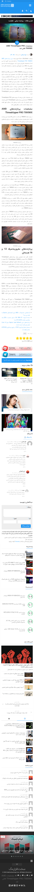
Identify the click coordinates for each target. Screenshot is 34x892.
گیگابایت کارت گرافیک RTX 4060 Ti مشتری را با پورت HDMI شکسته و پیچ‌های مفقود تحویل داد (14, 563)
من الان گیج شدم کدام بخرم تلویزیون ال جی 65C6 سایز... (16, 791)
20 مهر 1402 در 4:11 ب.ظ (18, 473)
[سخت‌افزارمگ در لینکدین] (9, 885)
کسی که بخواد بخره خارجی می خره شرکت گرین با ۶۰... (15, 809)
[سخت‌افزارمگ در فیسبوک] (15, 885)
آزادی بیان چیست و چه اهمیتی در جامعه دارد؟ (13, 694)
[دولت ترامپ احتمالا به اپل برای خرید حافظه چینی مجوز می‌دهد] (29, 758)
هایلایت (10, 21)
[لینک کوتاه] (11, 55)
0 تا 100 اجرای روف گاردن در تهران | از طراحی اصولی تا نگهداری (13, 681)
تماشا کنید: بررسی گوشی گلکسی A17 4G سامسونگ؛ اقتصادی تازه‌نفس (15, 621)
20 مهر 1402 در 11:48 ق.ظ (13, 442)
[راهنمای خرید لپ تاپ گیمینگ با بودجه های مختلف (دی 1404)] (17, 844)
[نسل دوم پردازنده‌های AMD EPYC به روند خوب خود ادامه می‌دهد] (9, 372)
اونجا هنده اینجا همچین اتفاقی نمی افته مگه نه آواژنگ (15, 778)
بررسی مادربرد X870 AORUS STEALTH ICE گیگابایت (14, 613)
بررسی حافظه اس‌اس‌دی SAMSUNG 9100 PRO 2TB (13, 605)
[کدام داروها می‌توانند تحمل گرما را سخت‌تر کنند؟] (17, 403)
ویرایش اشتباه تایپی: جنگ (22, 822)
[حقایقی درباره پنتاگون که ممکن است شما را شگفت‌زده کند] (29, 674)
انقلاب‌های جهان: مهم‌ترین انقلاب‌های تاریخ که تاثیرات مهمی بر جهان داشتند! (18, 666)
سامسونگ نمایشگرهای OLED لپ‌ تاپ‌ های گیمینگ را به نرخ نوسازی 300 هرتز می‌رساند (13, 580)
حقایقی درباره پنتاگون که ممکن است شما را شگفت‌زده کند (14, 674)
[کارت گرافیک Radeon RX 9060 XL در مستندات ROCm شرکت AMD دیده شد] (24, 372)
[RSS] (24, 885)
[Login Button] (22, 11)
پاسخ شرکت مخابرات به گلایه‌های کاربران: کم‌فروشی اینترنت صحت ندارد (13, 734)
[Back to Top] (17, 864)
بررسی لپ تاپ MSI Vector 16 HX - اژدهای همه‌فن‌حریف (14, 630)
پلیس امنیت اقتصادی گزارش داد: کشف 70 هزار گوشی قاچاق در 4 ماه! (14, 361)
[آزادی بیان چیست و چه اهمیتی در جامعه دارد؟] (29, 693)
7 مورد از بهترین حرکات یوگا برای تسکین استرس (13, 687)
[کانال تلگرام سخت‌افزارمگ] (19, 885)
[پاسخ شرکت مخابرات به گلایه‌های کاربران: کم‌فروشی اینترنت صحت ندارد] (29, 734)
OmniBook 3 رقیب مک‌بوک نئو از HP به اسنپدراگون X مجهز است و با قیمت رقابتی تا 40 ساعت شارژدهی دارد (14, 750)
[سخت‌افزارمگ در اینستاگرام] (17, 885)
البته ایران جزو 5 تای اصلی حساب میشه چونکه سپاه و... (15, 828)
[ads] (17, 16)
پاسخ (25, 451)
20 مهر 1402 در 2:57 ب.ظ (15, 456)
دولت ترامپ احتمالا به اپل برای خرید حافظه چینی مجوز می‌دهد (14, 759)
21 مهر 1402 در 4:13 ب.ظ (15, 490)
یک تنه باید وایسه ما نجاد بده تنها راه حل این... (17, 784)
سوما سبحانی (23, 55)
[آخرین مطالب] (25, 719)
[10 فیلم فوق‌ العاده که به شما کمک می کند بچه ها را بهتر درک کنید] (17, 422)
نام (29, 519)
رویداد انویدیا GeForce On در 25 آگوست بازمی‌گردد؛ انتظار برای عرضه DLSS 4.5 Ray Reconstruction (14, 725)
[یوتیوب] (17, 348)
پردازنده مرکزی (19, 21)
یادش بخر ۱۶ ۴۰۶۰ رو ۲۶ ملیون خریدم (19, 773)
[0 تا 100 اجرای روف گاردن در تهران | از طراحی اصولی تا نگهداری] (29, 681)
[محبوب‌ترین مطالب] (9, 719)
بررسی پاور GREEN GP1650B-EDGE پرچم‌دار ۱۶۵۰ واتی (14, 572)
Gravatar (17, 542)
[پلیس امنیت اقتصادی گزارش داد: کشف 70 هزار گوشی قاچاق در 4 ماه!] (29, 742)
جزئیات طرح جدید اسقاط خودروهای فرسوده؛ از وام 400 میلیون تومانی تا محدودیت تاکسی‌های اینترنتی (13, 555)
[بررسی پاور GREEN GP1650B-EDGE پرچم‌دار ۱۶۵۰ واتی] (29, 572)
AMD (25, 333)
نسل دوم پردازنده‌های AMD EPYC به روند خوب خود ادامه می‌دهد (10, 380)
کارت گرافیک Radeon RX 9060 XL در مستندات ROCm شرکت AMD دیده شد (26, 381)
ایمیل (14, 519)
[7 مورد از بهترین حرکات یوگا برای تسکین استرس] (29, 687)
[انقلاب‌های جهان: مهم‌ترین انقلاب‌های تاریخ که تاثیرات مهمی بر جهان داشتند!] (17, 654)
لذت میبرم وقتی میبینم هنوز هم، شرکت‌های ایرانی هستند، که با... (14, 797)
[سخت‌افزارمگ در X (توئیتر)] (12, 885)
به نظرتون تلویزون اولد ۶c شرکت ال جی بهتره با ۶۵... (15, 804)
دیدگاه (27, 437)
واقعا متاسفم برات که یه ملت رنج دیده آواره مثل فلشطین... (17, 816)
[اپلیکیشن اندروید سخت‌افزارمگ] (22, 885)
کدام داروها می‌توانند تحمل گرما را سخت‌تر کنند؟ (18, 410)
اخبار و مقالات (29, 21)
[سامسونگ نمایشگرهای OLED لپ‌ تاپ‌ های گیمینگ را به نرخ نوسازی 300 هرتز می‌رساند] (29, 580)
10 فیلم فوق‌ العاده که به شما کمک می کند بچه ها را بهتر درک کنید (17, 430)
